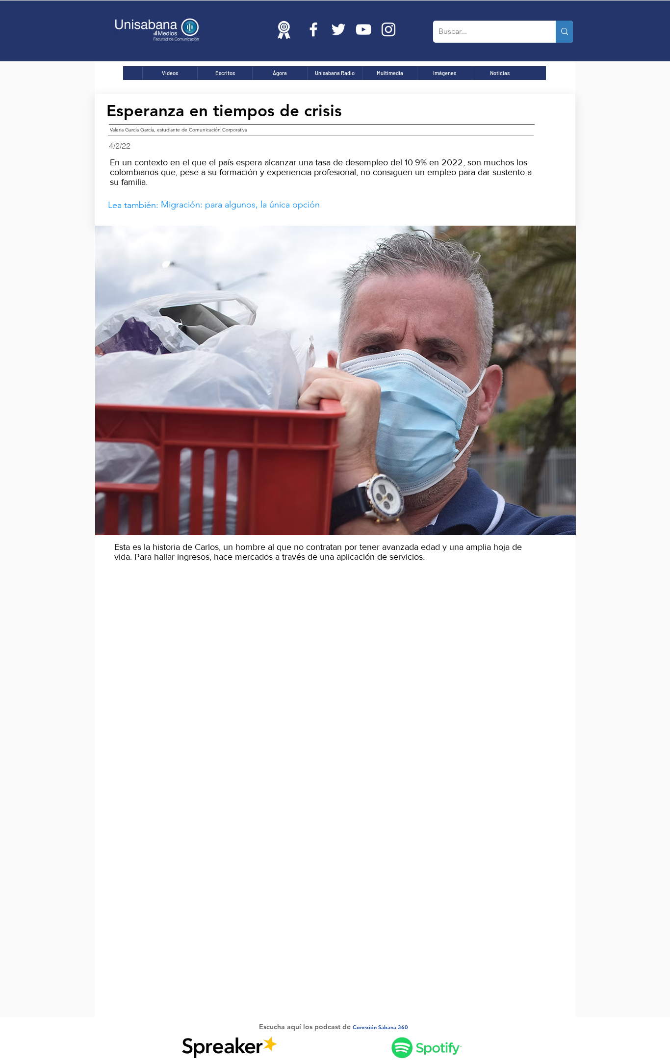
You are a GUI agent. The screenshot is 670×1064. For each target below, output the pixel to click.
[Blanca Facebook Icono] (313, 29)
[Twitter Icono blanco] (338, 29)
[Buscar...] (564, 32)
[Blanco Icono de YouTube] (363, 29)
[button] (335, 380)
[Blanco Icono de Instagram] (388, 29)
